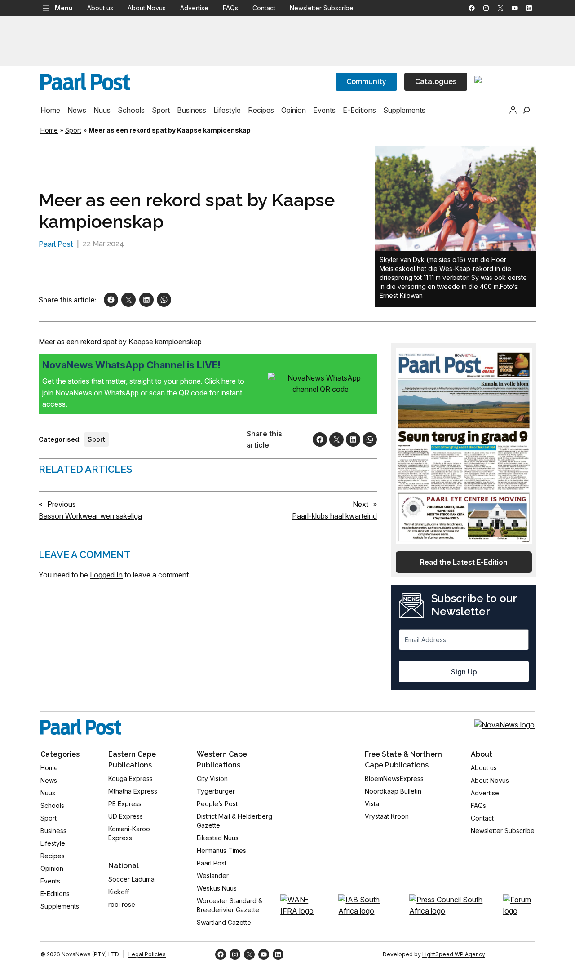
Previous (61, 504)
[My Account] (513, 110)
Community (366, 81)
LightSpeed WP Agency (453, 954)
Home (49, 130)
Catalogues (435, 81)
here (229, 381)
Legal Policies (147, 954)
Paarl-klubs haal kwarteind (334, 515)
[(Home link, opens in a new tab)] (80, 727)
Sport (73, 130)
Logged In (106, 574)
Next (360, 504)
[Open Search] (526, 110)
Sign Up (464, 671)
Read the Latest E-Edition (464, 562)
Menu (64, 8)
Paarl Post (56, 244)
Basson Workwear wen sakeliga (90, 515)
